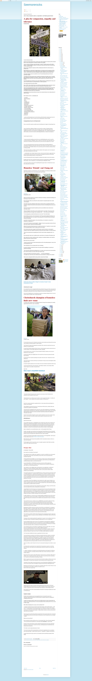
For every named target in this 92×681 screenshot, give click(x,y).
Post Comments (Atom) (30, 669)
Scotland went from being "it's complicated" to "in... (64, 236)
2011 (60, 256)
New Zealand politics (63, 121)
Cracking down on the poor (63, 187)
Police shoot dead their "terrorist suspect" (63, 157)
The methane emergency (63, 120)
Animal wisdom (62, 190)
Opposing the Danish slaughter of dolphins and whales (64, 201)
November (61, 63)
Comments (26, 11)
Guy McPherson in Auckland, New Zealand (64, 204)
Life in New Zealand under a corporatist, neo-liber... (64, 160)
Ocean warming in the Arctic (63, 203)
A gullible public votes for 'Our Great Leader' (64, 223)
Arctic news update (62, 179)
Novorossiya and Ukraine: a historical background (63, 71)
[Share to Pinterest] (39, 638)
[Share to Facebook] (38, 638)
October (61, 64)
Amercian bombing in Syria (63, 75)
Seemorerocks (33, 4)
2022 (60, 52)
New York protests (62, 182)
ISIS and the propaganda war (64, 208)
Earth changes (62, 103)
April (61, 249)
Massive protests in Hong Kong (64, 77)
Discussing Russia (62, 119)
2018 (60, 56)
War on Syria (61, 172)
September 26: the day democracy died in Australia (64, 128)
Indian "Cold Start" (62, 139)
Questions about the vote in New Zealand (63, 220)
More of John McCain (63, 192)
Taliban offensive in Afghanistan (62, 107)
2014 (60, 61)
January (61, 252)
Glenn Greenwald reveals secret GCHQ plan (63, 125)
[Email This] (35, 638)
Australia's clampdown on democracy (63, 137)
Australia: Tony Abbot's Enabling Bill (63, 165)
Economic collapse (62, 209)
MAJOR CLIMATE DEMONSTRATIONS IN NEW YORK (63, 186)
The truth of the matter (63, 123)
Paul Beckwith (62, 211)
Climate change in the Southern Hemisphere (63, 189)
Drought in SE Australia (63, 102)
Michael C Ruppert (61, 29)
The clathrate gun (62, 69)
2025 (60, 48)
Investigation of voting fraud (63, 82)
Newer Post (25, 668)
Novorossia (61, 122)
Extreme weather (62, 169)
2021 (60, 53)
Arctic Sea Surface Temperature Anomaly (63, 225)
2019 (60, 55)
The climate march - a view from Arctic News (63, 181)
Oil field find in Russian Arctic (64, 99)
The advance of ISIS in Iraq (63, 76)
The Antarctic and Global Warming (63, 18)
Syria (60, 129)
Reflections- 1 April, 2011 (62, 17)
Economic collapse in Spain (63, 147)
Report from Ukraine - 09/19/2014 (63, 232)
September (61, 65)
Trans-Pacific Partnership (63, 83)
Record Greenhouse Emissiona (62, 175)
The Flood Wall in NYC (63, 178)
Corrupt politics (62, 198)
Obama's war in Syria (63, 146)
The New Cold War (62, 173)
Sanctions (61, 145)
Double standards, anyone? (63, 191)
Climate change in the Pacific (64, 135)
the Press (25, 338)
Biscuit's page (61, 16)
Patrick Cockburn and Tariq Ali (64, 104)
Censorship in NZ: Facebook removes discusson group (64, 154)
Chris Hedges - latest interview (64, 138)
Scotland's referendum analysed (63, 231)
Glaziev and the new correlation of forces (63, 109)
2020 (60, 54)
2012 (60, 255)
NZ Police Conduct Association (38, 436)
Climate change (62, 140)
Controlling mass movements (64, 177)
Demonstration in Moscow (63, 207)
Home (40, 668)
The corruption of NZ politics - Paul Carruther (64, 134)
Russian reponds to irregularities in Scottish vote (64, 241)
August (61, 244)
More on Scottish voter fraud (63, 229)
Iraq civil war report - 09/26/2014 (62, 106)
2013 (60, 254)
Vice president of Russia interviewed (63, 81)
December (61, 62)
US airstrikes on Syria (63, 176)
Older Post (54, 668)
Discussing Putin (62, 95)
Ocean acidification (62, 66)
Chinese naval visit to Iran (63, 210)
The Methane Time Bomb (62, 28)
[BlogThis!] (36, 638)
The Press (25, 193)
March (61, 250)
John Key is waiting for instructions (63, 90)
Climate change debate (63, 132)
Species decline (62, 72)
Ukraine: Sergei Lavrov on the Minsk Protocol (64, 228)
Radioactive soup (62, 88)
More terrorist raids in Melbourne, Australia (63, 79)
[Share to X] (37, 638)
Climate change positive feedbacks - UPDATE (62, 23)
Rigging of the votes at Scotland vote (63, 243)
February (61, 251)
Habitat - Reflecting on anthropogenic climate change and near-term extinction (63, 22)
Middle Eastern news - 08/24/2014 (63, 142)
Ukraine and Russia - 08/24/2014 (63, 150)
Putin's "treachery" (62, 91)
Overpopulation (62, 226)
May (60, 248)
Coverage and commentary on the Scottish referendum (64, 239)
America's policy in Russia (63, 84)
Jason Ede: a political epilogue (64, 197)
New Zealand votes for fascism (64, 221)
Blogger (48, 674)
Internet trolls (61, 126)
